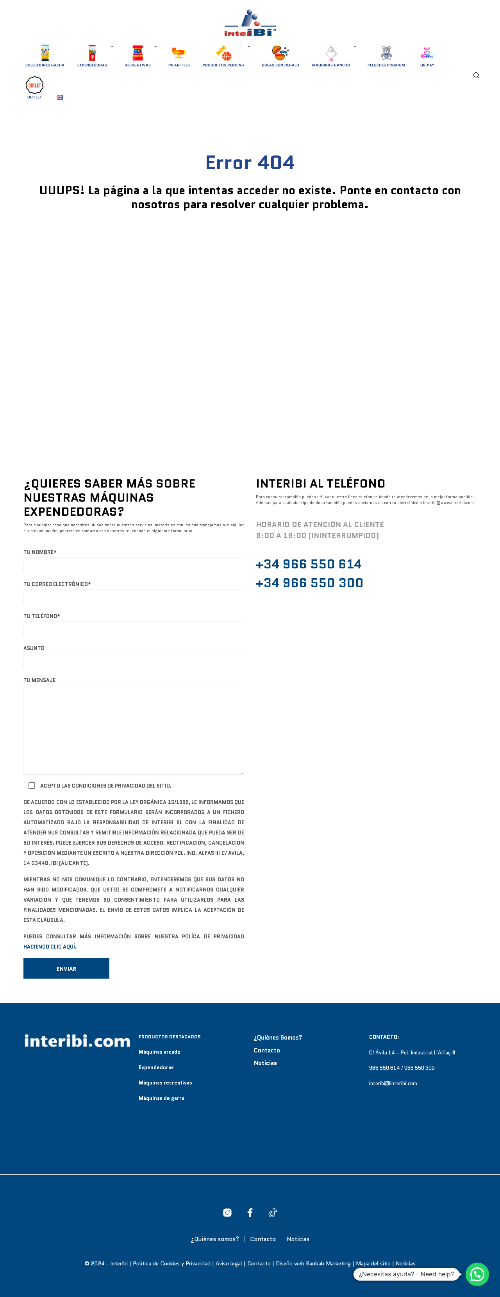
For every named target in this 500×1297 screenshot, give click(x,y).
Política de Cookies (156, 1264)
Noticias (265, 1063)
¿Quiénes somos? (278, 1037)
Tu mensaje (39, 680)
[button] (477, 1274)
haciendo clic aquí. (50, 946)
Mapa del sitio (373, 1264)
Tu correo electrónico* (57, 584)
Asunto (34, 648)
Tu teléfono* (41, 616)
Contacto (267, 1050)
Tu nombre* (40, 552)
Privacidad (198, 1264)
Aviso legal (229, 1264)
